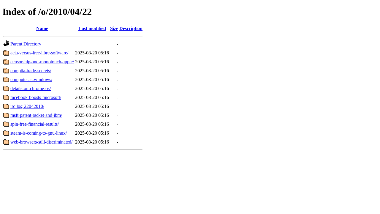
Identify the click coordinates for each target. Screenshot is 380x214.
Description (130, 28)
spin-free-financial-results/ (34, 124)
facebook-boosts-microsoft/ (35, 97)
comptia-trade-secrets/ (30, 70)
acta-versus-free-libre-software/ (39, 52)
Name (42, 28)
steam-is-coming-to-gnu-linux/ (38, 133)
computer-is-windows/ (31, 79)
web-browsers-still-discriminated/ (41, 141)
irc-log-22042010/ (27, 106)
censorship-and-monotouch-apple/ (42, 61)
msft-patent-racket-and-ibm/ (36, 115)
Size (114, 28)
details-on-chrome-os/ (30, 88)
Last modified (92, 28)
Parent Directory (25, 43)
